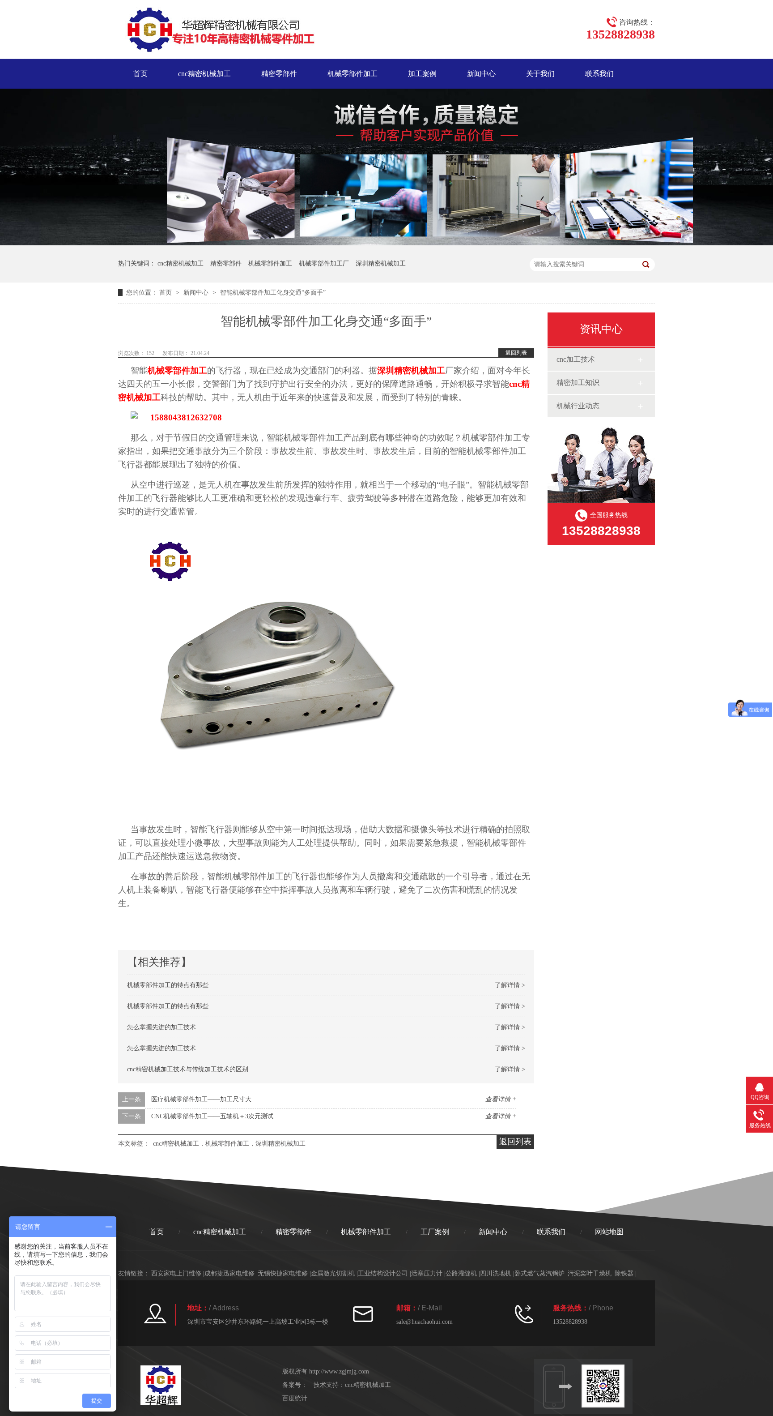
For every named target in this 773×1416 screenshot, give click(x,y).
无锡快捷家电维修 (283, 1273)
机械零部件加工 (352, 73)
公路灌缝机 (461, 1273)
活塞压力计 (426, 1273)
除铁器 (624, 1273)
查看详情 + (500, 1099)
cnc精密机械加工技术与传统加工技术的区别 (187, 1069)
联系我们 (599, 73)
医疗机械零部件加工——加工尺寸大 (201, 1099)
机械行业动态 (577, 406)
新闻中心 (481, 73)
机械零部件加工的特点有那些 (167, 985)
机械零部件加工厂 (324, 263)
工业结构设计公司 (383, 1273)
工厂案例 (434, 1232)
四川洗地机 (495, 1273)
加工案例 (422, 73)
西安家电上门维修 (176, 1273)
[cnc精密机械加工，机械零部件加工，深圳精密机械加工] (216, 31)
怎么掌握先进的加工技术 (161, 1027)
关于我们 (540, 73)
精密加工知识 (577, 382)
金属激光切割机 (333, 1273)
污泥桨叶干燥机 (590, 1273)
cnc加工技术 (575, 359)
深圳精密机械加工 (381, 263)
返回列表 (516, 353)
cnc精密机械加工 (204, 73)
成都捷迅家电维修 (229, 1273)
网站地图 (609, 1232)
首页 (140, 73)
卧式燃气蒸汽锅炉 (539, 1273)
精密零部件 (279, 73)
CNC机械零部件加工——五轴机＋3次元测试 (212, 1116)
